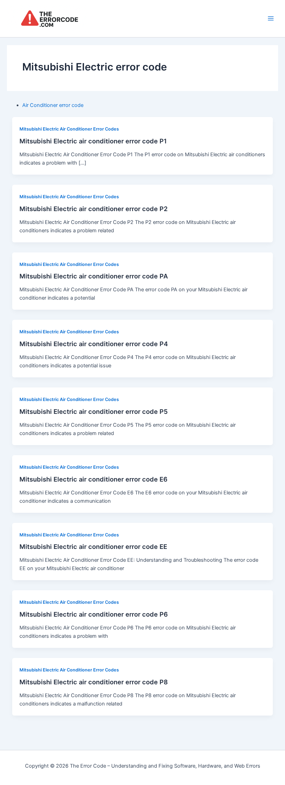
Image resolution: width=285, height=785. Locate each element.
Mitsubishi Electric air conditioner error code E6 (93, 479)
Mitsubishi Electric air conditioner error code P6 (93, 614)
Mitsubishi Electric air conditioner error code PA (93, 276)
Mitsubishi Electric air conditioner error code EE (93, 546)
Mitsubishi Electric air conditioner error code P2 (93, 208)
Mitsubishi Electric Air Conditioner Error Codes (69, 129)
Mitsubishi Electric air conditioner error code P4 (93, 344)
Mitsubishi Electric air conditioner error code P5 (93, 411)
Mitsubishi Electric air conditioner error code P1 (93, 141)
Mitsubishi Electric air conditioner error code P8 (93, 682)
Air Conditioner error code (52, 105)
